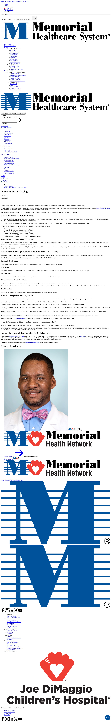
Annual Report (11, 623)
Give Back (8, 8)
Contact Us (7, 715)
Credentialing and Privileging (14, 648)
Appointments (7, 44)
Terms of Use (7, 713)
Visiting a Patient (8, 157)
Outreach (9, 633)
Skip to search (24, 1)
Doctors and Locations (10, 46)
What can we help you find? (9, 19)
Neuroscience (7, 136)
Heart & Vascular (8, 133)
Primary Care (7, 140)
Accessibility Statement (10, 710)
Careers (6, 5)
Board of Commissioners (13, 625)
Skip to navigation (16, 1)
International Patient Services (11, 164)
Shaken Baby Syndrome (21, 318)
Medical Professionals (12, 642)
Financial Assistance (9, 163)
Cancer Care (7, 131)
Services (6, 47)
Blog (5, 168)
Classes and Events (9, 161)
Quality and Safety (12, 627)
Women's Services (8, 143)
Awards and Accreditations (14, 622)
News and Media (11, 616)
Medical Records (8, 160)
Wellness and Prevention (13, 617)
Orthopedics (7, 137)
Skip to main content (6, 1)
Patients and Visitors (9, 70)
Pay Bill (6, 4)
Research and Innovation (13, 646)
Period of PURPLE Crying (103, 208)
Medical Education (12, 644)
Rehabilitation (7, 141)
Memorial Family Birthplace (16, 336)
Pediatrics (6, 139)
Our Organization (11, 620)
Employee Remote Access (14, 638)
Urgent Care (7, 150)
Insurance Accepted (9, 171)
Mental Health (7, 134)
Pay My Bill (7, 167)
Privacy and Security (9, 712)
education (82, 336)
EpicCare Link (11, 649)
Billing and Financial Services (11, 158)
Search (4, 123)
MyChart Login (9, 10)
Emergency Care (8, 148)
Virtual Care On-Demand (10, 151)
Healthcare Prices (8, 7)
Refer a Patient (11, 645)
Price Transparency (9, 173)
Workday (9, 639)
